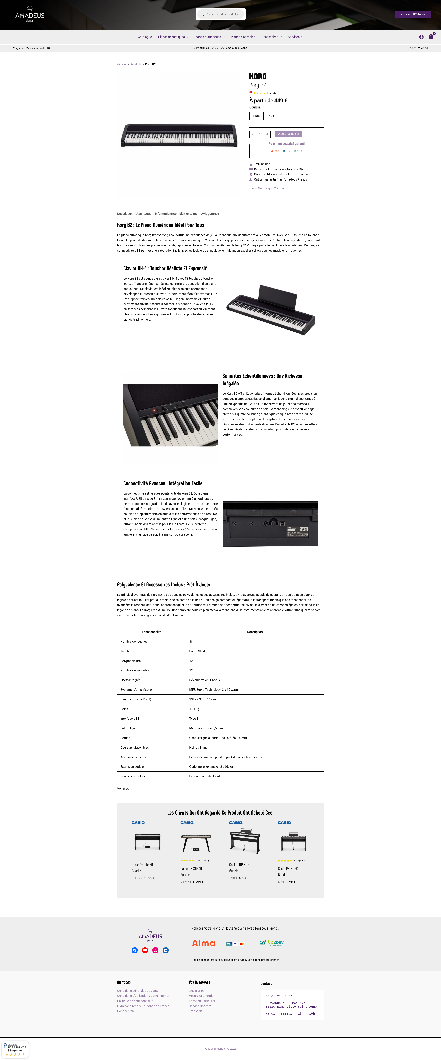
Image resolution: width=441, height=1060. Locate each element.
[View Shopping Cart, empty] (431, 37)
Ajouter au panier (288, 133)
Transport (195, 1011)
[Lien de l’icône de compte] (421, 37)
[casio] (138, 822)
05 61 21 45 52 (419, 48)
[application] (186, 37)
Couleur (255, 107)
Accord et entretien (202, 995)
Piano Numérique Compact (267, 188)
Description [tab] (125, 213)
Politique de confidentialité (135, 1001)
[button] (413, 14)
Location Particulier (202, 1001)
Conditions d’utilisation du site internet (143, 995)
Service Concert (200, 1006)
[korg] (258, 76)
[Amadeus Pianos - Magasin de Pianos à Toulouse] (150, 935)
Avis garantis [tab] (210, 213)
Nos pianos (196, 990)
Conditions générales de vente (138, 990)
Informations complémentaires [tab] (176, 213)
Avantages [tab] (143, 213)
